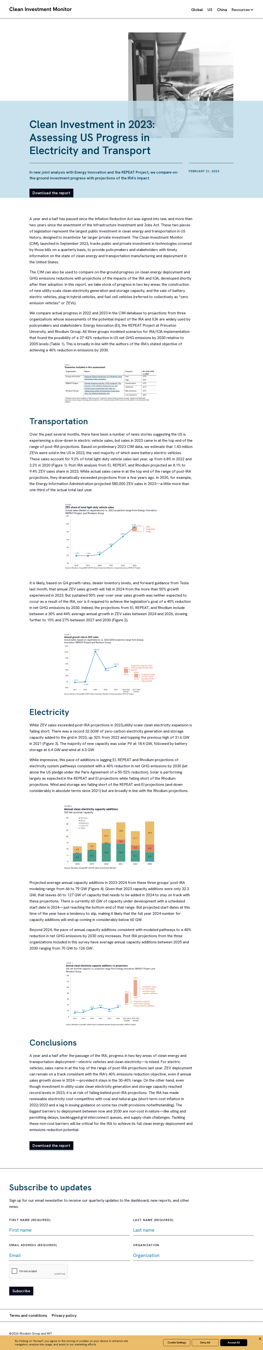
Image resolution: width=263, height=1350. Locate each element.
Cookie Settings (177, 1342)
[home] (40, 9)
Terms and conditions (28, 1315)
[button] (243, 10)
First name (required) (30, 1220)
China (222, 9)
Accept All (234, 1342)
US (210, 9)
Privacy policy (64, 1315)
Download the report (51, 192)
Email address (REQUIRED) (33, 1245)
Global (197, 9)
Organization (146, 1245)
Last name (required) (153, 1220)
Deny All (205, 1342)
